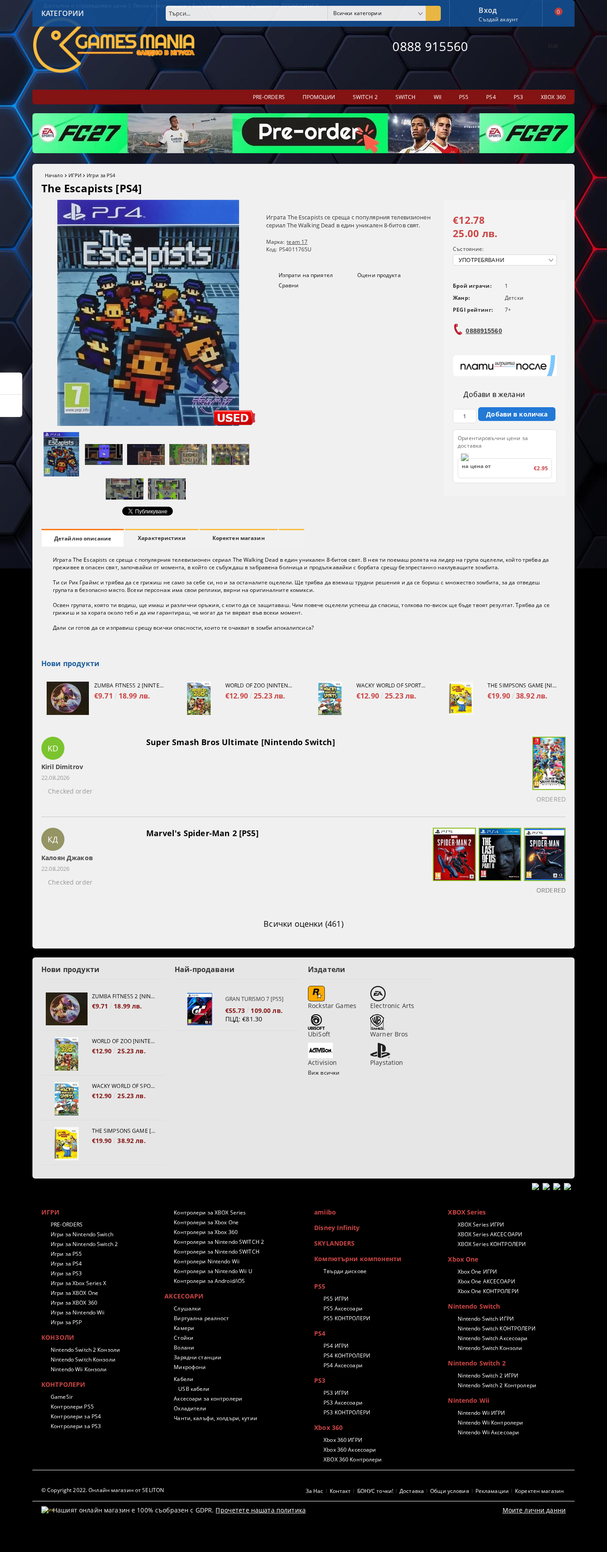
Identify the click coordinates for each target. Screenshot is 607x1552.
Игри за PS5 (66, 1254)
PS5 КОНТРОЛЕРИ (346, 1318)
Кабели (183, 1379)
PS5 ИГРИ (335, 1298)
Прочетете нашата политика (261, 1510)
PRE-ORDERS (67, 1224)
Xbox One (463, 1259)
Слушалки (187, 1308)
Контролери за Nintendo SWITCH (216, 1251)
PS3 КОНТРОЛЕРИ (346, 1412)
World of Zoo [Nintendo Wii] (260, 685)
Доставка (411, 1491)
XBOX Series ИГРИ (481, 1224)
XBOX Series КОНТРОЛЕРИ (492, 1244)
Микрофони (190, 1367)
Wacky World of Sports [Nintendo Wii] (391, 685)
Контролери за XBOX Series (210, 1212)
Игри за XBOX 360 (74, 1302)
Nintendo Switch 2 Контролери (497, 1385)
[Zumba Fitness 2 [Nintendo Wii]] (68, 698)
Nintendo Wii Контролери (490, 1422)
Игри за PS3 (66, 1273)
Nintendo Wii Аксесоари (488, 1432)
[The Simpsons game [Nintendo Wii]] (461, 698)
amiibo (325, 1212)
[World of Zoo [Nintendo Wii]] (199, 698)
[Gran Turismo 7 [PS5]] (200, 1009)
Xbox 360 (328, 1427)
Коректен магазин (238, 538)
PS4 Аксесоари (343, 1365)
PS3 (319, 1380)
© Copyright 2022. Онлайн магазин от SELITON (102, 1490)
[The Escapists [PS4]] (148, 423)
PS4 (319, 1333)
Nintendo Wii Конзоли (79, 1369)
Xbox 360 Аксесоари (349, 1449)
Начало (54, 175)
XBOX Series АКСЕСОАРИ (490, 1234)
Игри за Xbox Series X (79, 1283)
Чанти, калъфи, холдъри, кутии (215, 1418)
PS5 (319, 1286)
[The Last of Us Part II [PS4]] (498, 862)
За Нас (314, 1491)
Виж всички (323, 1072)
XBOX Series (467, 1212)
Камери (184, 1328)
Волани (184, 1347)
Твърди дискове (345, 1271)
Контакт (340, 1491)
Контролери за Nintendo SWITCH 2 (219, 1242)
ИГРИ (74, 175)
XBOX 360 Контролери (352, 1459)
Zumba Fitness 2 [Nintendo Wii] (129, 685)
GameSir (62, 1397)
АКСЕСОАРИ (184, 1296)
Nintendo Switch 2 (476, 1363)
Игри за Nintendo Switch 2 (84, 1244)
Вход (488, 9)
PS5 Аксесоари (343, 1308)
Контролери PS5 (72, 1406)
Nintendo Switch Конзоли (83, 1359)
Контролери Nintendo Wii (207, 1261)
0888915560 (484, 330)
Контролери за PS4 (76, 1416)
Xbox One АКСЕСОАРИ (486, 1281)
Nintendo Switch (474, 1306)
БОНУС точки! (375, 1491)
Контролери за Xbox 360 (206, 1232)
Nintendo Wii (468, 1400)
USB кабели (193, 1389)
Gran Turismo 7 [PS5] (254, 999)
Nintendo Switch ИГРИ (486, 1318)
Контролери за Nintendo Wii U (213, 1271)
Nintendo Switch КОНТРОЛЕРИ (496, 1328)
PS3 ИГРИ (335, 1393)
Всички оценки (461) (303, 923)
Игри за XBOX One (74, 1293)
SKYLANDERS (334, 1243)
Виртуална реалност (201, 1318)
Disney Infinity (336, 1227)
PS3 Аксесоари (343, 1402)
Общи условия (449, 1491)
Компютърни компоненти (357, 1258)
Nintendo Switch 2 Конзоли (85, 1350)
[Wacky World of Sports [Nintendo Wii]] (330, 698)
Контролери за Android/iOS (209, 1281)
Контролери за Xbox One (206, 1222)
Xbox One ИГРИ (477, 1271)
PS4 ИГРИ (335, 1346)
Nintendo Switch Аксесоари (492, 1338)
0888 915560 (430, 46)
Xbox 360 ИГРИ (342, 1440)
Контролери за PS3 (76, 1426)
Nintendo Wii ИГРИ (481, 1413)
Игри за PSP (66, 1322)
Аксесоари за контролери (208, 1398)
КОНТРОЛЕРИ (63, 1384)
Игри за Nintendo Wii (77, 1312)
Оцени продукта (379, 275)
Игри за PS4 (101, 175)
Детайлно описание (82, 538)
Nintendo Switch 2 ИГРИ (488, 1375)
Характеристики (162, 538)
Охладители (190, 1408)
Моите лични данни (534, 1510)
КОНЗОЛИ (57, 1337)
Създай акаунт (498, 19)
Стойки (183, 1338)
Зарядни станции (197, 1357)
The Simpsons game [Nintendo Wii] (522, 685)
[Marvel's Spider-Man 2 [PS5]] (453, 862)
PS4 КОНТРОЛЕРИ (346, 1355)
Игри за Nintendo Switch (82, 1234)
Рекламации (492, 1491)
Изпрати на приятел (306, 275)
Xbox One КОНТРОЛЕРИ (488, 1291)
